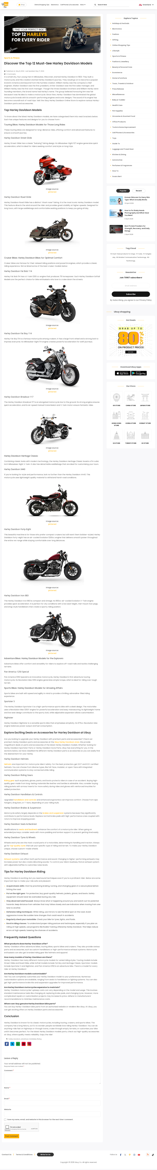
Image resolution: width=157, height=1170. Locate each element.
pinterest (52, 192)
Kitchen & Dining (119, 154)
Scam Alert (117, 176)
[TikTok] (153, 1154)
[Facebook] (120, 1154)
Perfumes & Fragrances (122, 165)
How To (115, 171)
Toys (114, 138)
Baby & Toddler (118, 100)
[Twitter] (125, 1154)
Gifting (115, 40)
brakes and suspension (53, 813)
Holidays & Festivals (120, 23)
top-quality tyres (18, 845)
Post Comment (11, 1136)
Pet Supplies (117, 111)
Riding (39, 1039)
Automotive (117, 160)
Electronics (55, 5)
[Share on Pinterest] (24, 1044)
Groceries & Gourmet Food (123, 116)
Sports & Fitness (12, 58)
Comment (9, 1070)
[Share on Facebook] (7, 1044)
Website (7, 1109)
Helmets (7, 764)
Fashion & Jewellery (120, 61)
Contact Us (6, 1154)
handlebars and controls (25, 800)
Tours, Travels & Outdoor (122, 83)
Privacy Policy (145, 300)
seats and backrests (28, 829)
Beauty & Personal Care (122, 67)
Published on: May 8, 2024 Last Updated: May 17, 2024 (25, 71)
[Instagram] (134, 1154)
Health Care (117, 105)
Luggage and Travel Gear (123, 149)
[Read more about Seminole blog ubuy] (5, 4)
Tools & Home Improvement (124, 127)
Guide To (116, 143)
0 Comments (11, 74)
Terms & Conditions (24, 1154)
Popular (123, 191)
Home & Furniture (119, 78)
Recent (139, 191)
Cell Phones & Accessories (69, 5)
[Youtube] (139, 1154)
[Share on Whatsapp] (18, 1044)
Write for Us (45, 1154)
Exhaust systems (12, 859)
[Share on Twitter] (12, 1044)
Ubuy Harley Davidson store (66, 742)
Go (95, 4)
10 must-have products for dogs (122, 254)
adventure (24, 1039)
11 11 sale (139, 254)
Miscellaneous (118, 94)
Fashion (115, 34)
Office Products (119, 122)
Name (7, 1088)
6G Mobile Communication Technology (131, 257)
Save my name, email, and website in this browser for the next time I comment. (40, 1119)
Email (7, 1098)
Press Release (118, 89)
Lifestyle (115, 51)
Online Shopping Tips (41, 5)
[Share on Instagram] (29, 1044)
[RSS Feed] (148, 1154)
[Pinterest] (130, 1154)
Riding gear (9, 780)
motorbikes (32, 1039)
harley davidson (14, 1039)
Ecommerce (117, 72)
